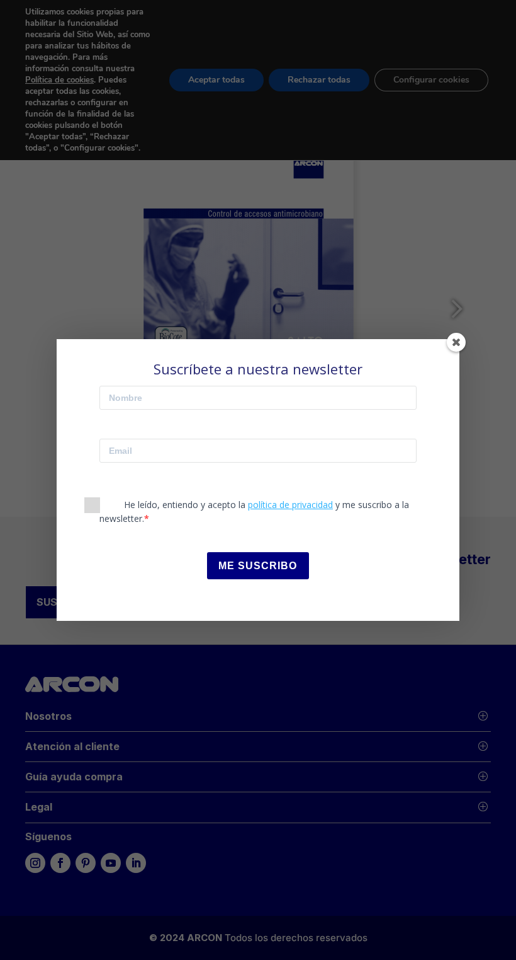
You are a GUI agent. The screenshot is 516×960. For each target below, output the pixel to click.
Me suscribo (257, 565)
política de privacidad (290, 505)
